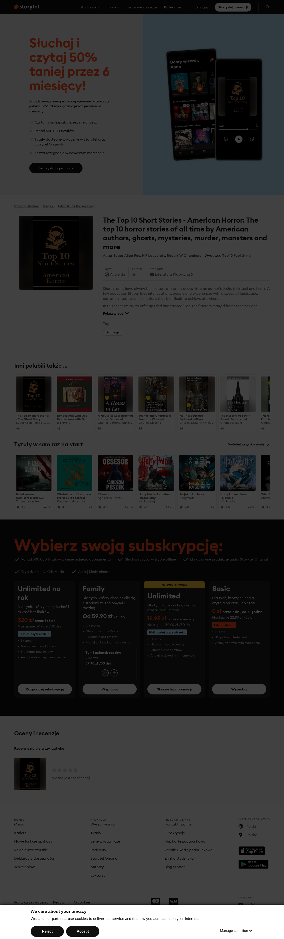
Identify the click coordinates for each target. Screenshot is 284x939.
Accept (83, 931)
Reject (47, 931)
